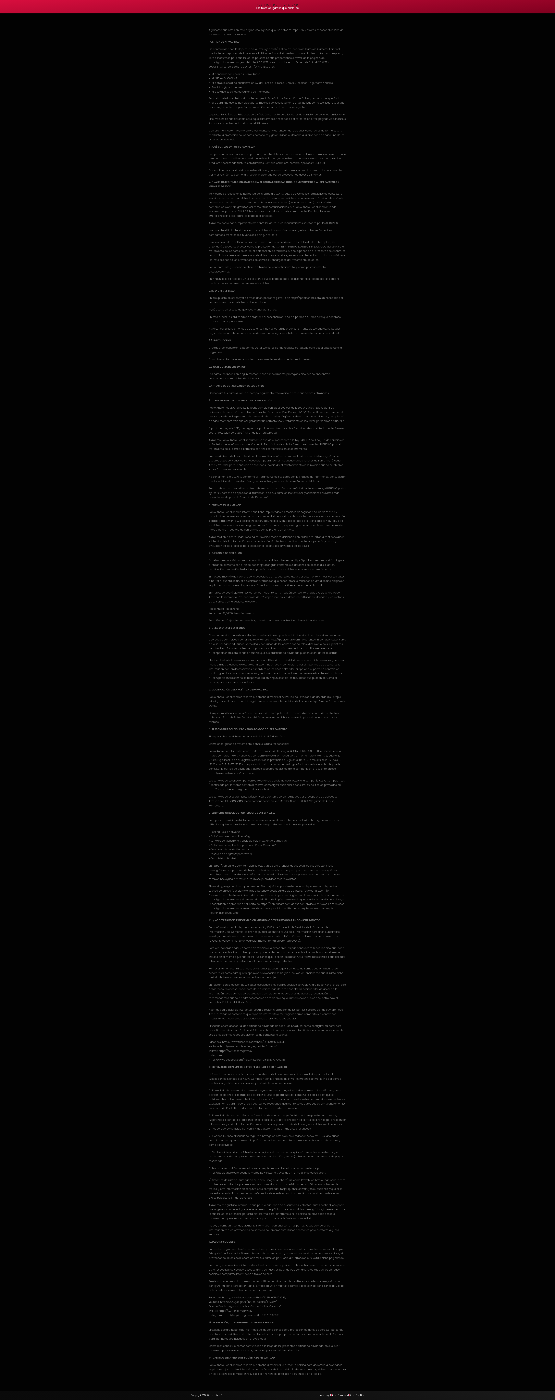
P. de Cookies (357, 1395)
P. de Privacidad (340, 1395)
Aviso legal (325, 1395)
